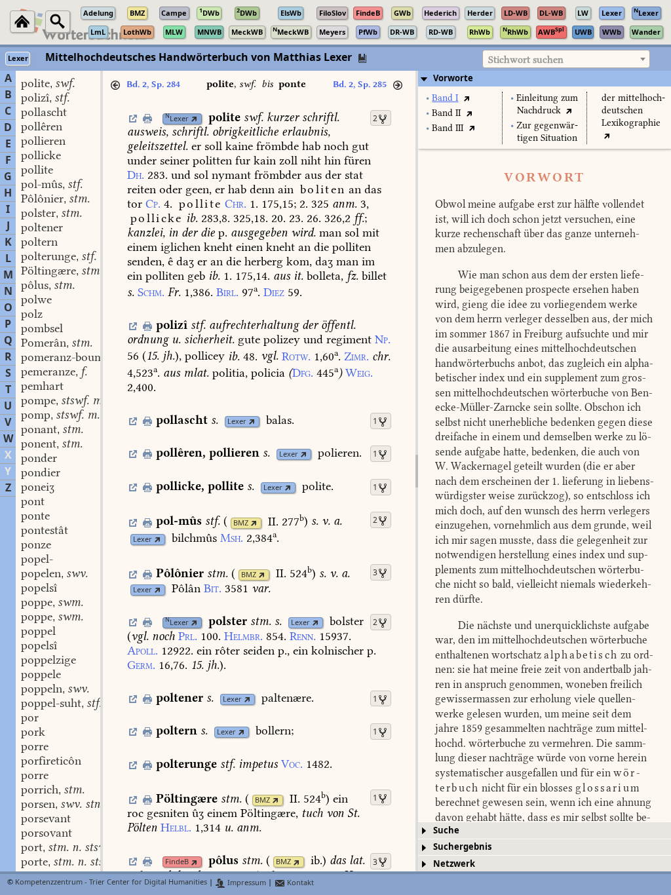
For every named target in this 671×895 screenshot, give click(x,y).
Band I (445, 98)
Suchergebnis (462, 847)
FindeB (177, 862)
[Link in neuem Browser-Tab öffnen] (194, 119)
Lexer (177, 119)
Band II (446, 113)
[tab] (544, 78)
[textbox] (566, 59)
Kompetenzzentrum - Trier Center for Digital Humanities (111, 883)
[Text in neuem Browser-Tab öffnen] (466, 98)
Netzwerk (454, 864)
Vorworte (453, 78)
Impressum (245, 883)
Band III (447, 128)
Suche (446, 830)
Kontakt (299, 883)
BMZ (240, 523)
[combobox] (566, 59)
